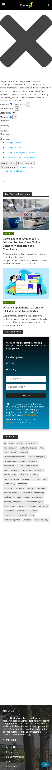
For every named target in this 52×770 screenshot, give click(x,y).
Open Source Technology (14, 506)
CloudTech (23, 475)
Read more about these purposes (22, 157)
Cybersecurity (27, 479)
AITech (19, 443)
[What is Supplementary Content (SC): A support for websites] (26, 283)
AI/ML (11, 443)
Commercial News (11, 479)
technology (8, 515)
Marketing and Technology (33, 493)
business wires (10, 466)
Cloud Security (10, 475)
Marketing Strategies (34, 502)
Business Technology (28, 461)
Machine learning (11, 493)
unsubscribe (12, 422)
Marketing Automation (34, 497)
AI (5, 443)
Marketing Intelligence (13, 502)
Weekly (12, 369)
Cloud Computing (11, 470)
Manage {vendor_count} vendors (21, 152)
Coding (34, 475)
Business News (10, 461)
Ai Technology (31, 443)
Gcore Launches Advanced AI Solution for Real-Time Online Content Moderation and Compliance (21, 244)
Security (34, 511)
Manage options (13, 142)
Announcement (10, 448)
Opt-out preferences (16, 170)
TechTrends (21, 515)
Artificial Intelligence (28, 448)
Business (24, 452)
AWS (42, 448)
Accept (4, 163)
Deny (12, 163)
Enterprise (22, 484)
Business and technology (14, 457)
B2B (5, 452)
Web (32, 515)
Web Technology (41, 520)
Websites (27, 520)
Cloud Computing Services (32, 470)
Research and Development (15, 511)
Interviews (11, 766)
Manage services (14, 147)
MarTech (9, 302)
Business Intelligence (36, 457)
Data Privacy (42, 479)
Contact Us (12, 752)
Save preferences (9, 167)
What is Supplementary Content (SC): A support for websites (23, 309)
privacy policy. (31, 414)
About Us (11, 747)
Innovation (41, 488)
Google (30, 488)
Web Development (12, 520)
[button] (26, 41)
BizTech (8, 233)
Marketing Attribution (12, 497)
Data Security (9, 484)
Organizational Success (38, 506)
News (9, 761)
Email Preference (15, 756)
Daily (11, 363)
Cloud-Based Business (29, 466)
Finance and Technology (14, 488)
